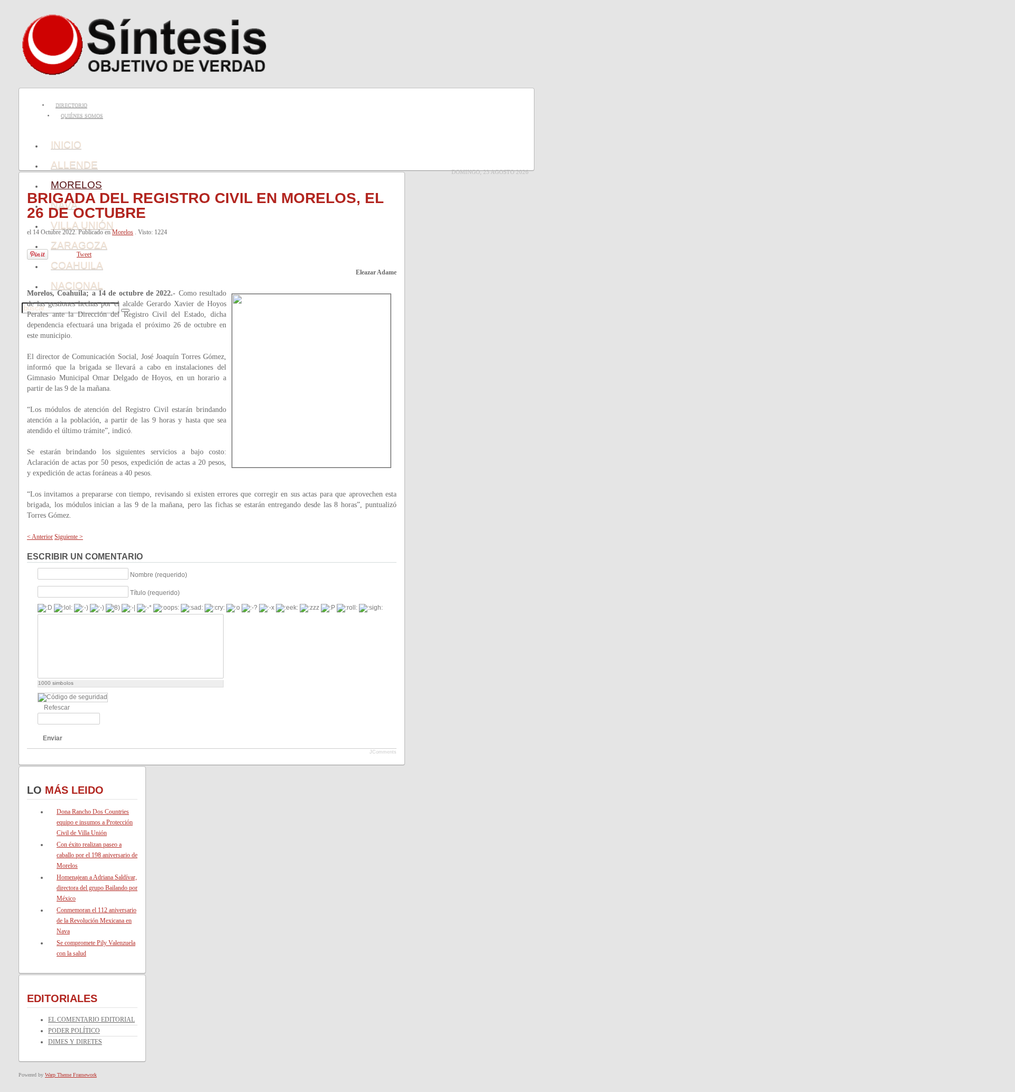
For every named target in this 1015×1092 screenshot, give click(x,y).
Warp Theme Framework (71, 1075)
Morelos (122, 232)
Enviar (52, 738)
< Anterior (40, 536)
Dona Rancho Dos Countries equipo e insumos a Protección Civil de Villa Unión (95, 822)
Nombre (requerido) (158, 574)
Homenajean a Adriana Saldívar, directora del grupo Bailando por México (97, 888)
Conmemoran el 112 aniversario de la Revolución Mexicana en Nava (96, 920)
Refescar (57, 707)
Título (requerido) (155, 592)
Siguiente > (68, 536)
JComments (383, 752)
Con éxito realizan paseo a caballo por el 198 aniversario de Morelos (97, 855)
